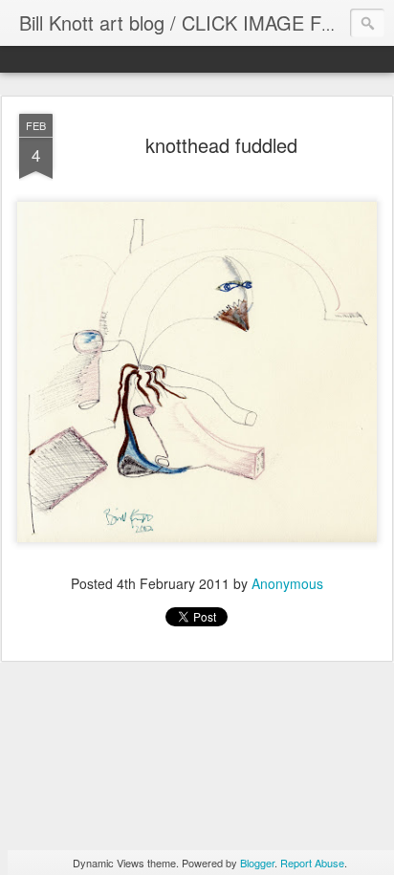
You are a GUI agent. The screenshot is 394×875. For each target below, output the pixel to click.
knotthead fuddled (221, 145)
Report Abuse (312, 862)
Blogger (257, 862)
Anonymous (287, 583)
